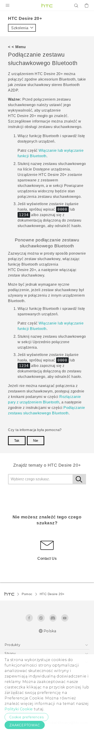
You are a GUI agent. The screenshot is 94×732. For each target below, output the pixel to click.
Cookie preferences (26, 717)
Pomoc (27, 594)
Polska (50, 631)
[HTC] (47, 5)
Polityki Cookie (19, 709)
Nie (35, 440)
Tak (16, 440)
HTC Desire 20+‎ (52, 594)
